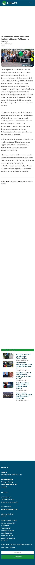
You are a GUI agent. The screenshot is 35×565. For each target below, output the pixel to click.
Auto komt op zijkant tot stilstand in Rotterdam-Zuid (23, 356)
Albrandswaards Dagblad (9, 520)
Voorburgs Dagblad (7, 535)
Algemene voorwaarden (9, 484)
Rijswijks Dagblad (6, 533)
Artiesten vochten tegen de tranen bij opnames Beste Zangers (22, 385)
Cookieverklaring (7, 479)
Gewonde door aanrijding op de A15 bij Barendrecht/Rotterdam (24, 365)
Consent (4, 487)
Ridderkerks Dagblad (7, 530)
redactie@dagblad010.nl (9, 509)
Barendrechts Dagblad (8, 523)
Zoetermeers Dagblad (8, 538)
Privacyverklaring (7, 482)
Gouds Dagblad (5, 528)
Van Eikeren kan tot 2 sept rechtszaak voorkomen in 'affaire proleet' (23, 375)
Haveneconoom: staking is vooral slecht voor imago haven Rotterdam (24, 395)
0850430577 (7, 507)
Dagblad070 (5, 525)
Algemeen (4, 514)
